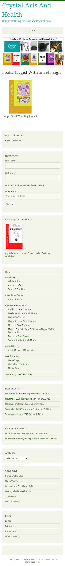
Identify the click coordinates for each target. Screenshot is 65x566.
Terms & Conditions (17, 289)
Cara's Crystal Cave (14, 476)
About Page (10, 277)
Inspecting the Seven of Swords (32, 433)
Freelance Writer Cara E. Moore (23, 313)
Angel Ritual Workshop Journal (20, 116)
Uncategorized (12, 501)
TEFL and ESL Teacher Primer (18, 374)
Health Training (12, 356)
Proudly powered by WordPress (22, 559)
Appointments (15, 299)
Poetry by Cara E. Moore (19, 336)
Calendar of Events (14, 295)
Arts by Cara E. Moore (15, 305)
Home (8, 272)
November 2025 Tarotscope (18, 398)
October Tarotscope (15, 404)
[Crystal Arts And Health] (33, 64)
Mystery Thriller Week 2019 (17, 491)
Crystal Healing (12, 346)
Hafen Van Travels (16, 317)
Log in (8, 521)
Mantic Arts (13, 368)
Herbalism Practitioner (19, 364)
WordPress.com (32, 562)
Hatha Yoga (13, 360)
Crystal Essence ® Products (21, 350)
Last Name (10, 173)
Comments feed (12, 531)
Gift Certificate (15, 281)
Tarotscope (10, 496)
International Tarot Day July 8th (19, 486)
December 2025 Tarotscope (18, 393)
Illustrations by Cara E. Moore (22, 321)
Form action (10, 185)
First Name (10, 160)
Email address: (12, 191)
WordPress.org (12, 536)
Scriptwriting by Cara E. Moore (22, 340)
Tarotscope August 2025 (16, 414)
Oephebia (10, 433)
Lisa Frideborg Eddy (14, 438)
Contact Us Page (16, 285)
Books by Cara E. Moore (19, 309)
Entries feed (10, 526)
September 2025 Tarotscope (18, 409)
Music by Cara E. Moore (19, 325)
